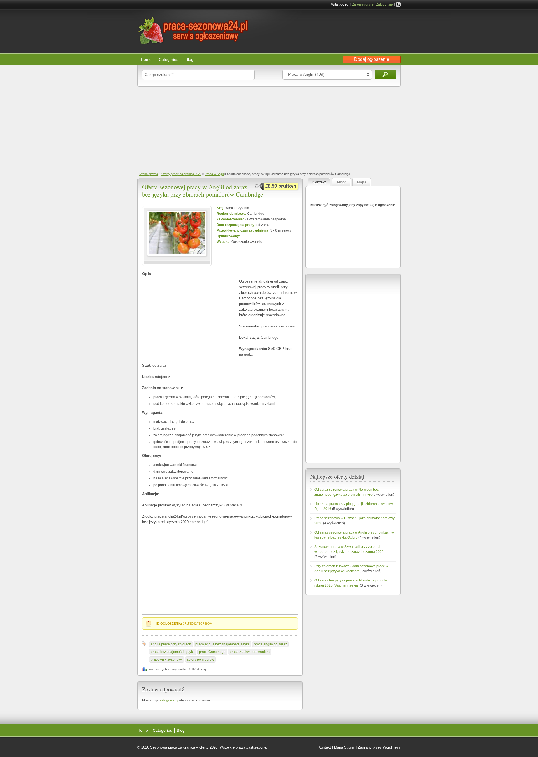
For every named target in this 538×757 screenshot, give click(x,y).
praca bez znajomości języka (173, 652)
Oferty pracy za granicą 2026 (181, 174)
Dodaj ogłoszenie (371, 59)
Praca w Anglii (214, 174)
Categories (168, 59)
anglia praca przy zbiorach (171, 644)
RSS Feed (398, 4)
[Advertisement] (269, 128)
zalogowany (169, 700)
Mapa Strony (344, 747)
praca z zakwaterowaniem (250, 652)
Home (146, 59)
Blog (189, 59)
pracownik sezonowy (167, 659)
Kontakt (324, 747)
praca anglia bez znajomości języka (222, 644)
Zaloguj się (384, 4)
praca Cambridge (212, 652)
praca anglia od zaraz (270, 644)
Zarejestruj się (363, 4)
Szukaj (385, 74)
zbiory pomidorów (200, 659)
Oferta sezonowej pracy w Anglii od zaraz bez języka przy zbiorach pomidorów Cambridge (202, 190)
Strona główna (148, 174)
